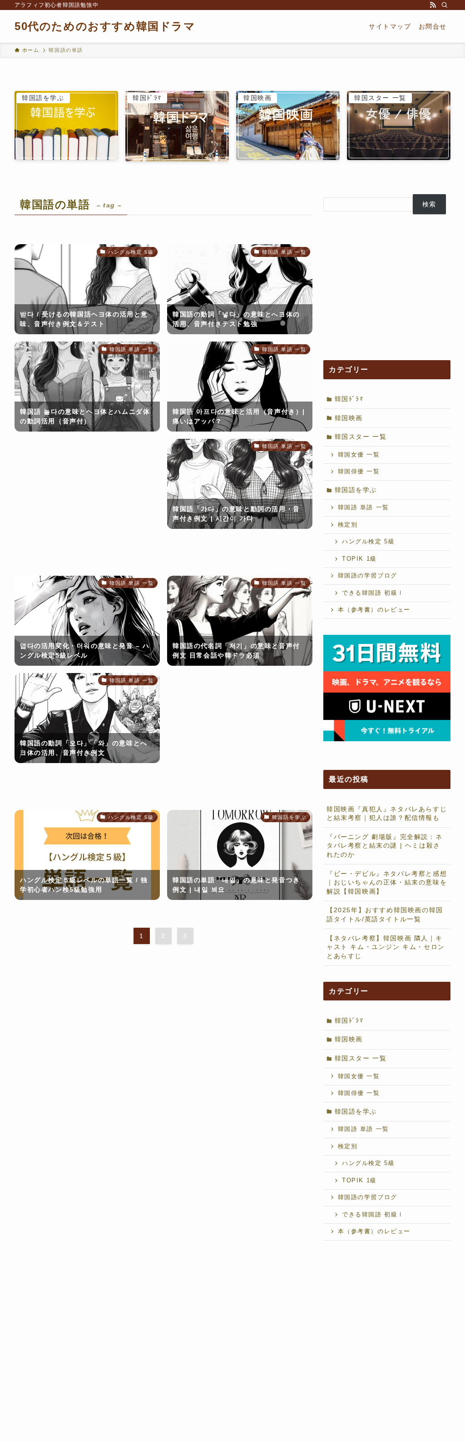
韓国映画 (349, 418)
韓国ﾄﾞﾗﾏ (349, 398)
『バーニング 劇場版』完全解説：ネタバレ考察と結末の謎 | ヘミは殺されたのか (384, 845)
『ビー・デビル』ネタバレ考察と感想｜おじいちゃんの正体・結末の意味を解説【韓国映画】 (386, 882)
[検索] (444, 5)
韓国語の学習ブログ (367, 576)
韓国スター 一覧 (361, 436)
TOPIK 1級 (359, 559)
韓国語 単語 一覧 (363, 507)
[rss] (433, 5)
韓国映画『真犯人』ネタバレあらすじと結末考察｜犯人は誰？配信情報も (386, 813)
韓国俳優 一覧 (359, 471)
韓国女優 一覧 (359, 455)
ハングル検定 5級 (368, 541)
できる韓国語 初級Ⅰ (373, 593)
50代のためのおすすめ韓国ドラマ (105, 26)
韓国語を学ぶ (356, 489)
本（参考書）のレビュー (374, 610)
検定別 (348, 525)
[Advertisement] (87, 503)
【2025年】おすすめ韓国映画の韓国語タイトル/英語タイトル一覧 (384, 914)
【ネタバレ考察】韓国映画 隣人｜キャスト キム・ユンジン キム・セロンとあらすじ (385, 947)
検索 (429, 204)
